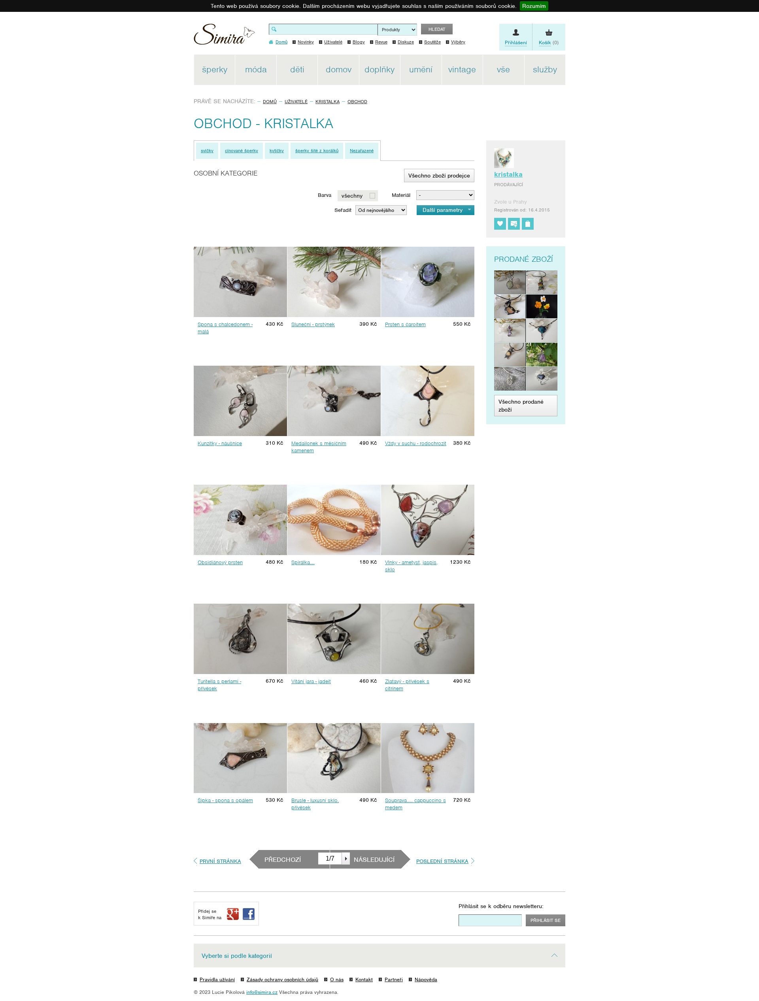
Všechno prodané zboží (521, 405)
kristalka (327, 101)
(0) (549, 42)
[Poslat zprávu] (514, 224)
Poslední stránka (442, 861)
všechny (352, 195)
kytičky (277, 150)
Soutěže (432, 42)
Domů (270, 101)
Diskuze (406, 42)
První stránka (220, 861)
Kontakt (364, 979)
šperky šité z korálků (316, 150)
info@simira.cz (262, 992)
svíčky (207, 150)
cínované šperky (241, 150)
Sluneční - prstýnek (313, 324)
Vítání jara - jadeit (311, 681)
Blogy (359, 42)
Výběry (458, 42)
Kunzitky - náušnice (220, 443)
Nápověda (426, 979)
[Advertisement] (602, 173)
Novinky (306, 42)
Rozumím (534, 5)
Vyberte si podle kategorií (237, 956)
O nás (337, 979)
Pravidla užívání (217, 979)
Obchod (357, 101)
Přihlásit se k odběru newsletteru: (501, 906)
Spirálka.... (303, 562)
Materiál (401, 195)
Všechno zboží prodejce (439, 175)
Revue (381, 42)
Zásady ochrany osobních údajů (282, 979)
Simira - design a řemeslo (224, 37)
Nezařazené (362, 150)
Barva (324, 195)
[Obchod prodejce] (528, 224)
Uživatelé (333, 42)
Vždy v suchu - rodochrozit (415, 443)
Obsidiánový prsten (220, 562)
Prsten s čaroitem (405, 324)
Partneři (394, 979)
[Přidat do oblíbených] (500, 224)
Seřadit (342, 210)
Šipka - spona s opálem (225, 800)
